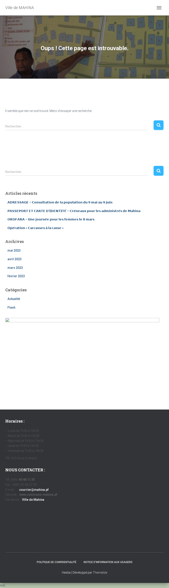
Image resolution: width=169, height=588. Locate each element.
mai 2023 (14, 250)
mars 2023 (15, 267)
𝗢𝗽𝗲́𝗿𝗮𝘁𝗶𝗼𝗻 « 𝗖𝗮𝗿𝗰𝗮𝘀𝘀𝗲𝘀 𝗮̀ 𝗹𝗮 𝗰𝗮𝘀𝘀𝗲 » (35, 228)
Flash (11, 307)
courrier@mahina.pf (34, 489)
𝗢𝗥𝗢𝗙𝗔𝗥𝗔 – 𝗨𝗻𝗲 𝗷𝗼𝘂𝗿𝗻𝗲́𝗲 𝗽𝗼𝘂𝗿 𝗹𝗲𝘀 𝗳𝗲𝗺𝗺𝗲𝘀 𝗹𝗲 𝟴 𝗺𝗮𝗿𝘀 (50, 219)
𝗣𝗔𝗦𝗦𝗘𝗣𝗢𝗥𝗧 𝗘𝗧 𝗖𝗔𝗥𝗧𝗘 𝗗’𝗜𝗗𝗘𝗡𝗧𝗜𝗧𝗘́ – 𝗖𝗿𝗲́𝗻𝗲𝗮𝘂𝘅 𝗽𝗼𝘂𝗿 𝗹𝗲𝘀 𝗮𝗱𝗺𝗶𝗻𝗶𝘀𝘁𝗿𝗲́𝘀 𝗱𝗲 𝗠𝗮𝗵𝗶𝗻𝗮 (73, 211)
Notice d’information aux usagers (108, 562)
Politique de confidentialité (56, 562)
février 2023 (16, 276)
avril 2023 (14, 259)
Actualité (13, 299)
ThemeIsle (100, 572)
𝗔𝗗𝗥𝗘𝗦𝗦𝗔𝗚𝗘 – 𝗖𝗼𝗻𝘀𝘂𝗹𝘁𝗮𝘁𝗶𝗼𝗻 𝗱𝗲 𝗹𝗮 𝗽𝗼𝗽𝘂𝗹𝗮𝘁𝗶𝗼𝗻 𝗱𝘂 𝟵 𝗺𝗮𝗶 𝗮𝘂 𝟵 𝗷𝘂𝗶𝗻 (59, 202)
